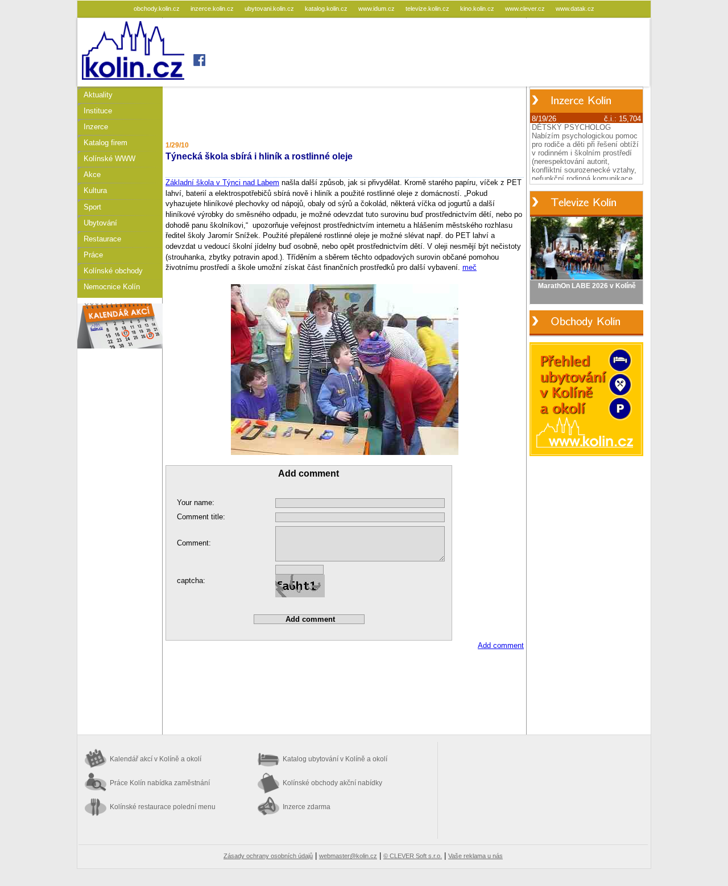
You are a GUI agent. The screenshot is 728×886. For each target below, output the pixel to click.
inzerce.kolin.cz (213, 8)
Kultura (95, 190)
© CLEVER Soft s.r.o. (412, 855)
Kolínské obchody (113, 270)
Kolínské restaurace (163, 807)
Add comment (501, 645)
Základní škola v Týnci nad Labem (222, 182)
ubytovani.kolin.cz (270, 8)
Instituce (98, 110)
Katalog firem (105, 142)
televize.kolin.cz (428, 8)
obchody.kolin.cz (157, 8)
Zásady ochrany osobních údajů (268, 855)
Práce (93, 255)
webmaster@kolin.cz (348, 855)
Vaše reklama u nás (475, 855)
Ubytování (100, 223)
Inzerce (96, 126)
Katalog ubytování (335, 759)
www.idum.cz (377, 8)
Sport (92, 207)
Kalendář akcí (155, 759)
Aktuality (98, 95)
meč (469, 267)
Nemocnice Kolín (112, 286)
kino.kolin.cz (478, 8)
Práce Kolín (160, 783)
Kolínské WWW (109, 158)
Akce (92, 174)
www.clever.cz (526, 8)
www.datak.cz (575, 8)
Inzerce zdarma (306, 807)
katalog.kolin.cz (327, 8)
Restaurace (102, 239)
